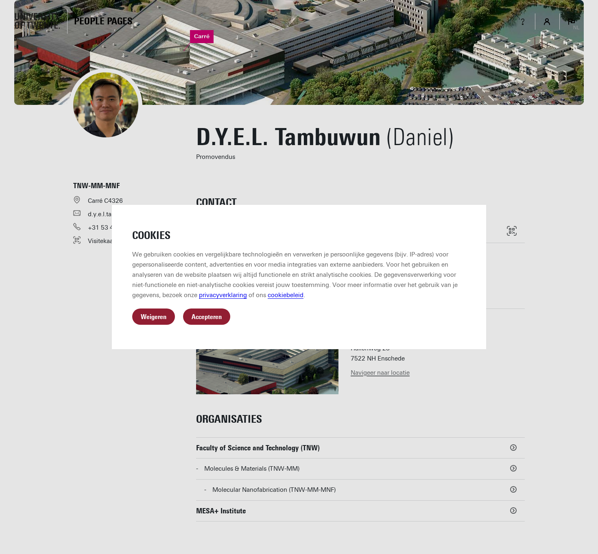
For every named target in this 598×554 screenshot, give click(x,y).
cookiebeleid (285, 295)
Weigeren (153, 317)
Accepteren (207, 317)
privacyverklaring (223, 295)
